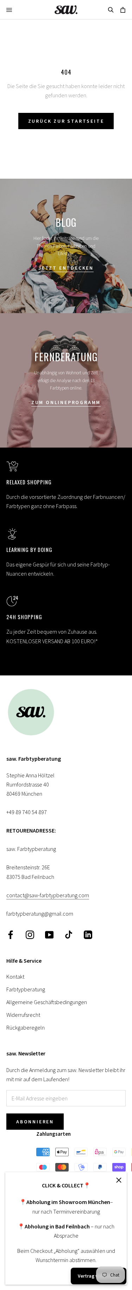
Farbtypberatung (25, 989)
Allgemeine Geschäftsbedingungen (46, 1002)
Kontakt (15, 976)
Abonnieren (35, 1121)
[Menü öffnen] (9, 9)
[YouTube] (49, 934)
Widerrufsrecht (23, 1014)
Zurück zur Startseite (66, 121)
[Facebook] (10, 934)
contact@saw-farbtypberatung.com (47, 895)
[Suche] (111, 9)
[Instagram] (30, 934)
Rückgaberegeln (25, 1027)
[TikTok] (68, 934)
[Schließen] (118, 1180)
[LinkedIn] (88, 934)
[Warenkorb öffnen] (123, 9)
